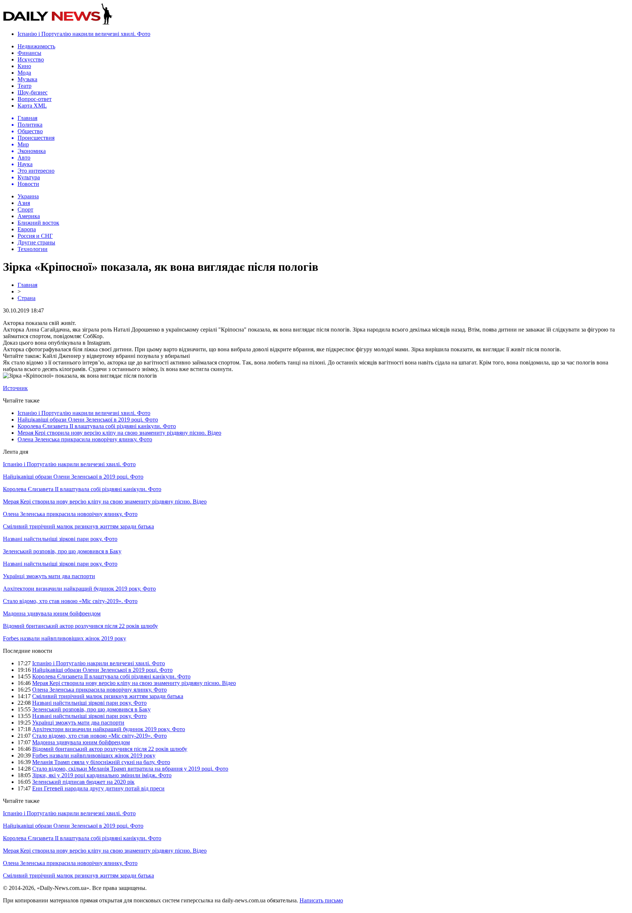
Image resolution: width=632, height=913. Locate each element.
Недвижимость (36, 46)
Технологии (33, 249)
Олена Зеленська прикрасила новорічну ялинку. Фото (85, 439)
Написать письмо (321, 900)
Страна (26, 298)
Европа (27, 229)
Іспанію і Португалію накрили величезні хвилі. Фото (84, 34)
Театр (24, 86)
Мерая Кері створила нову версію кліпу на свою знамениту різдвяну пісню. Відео (119, 433)
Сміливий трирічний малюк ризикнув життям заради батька (78, 526)
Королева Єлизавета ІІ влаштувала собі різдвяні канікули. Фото (97, 426)
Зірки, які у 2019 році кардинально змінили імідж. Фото (102, 775)
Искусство (31, 59)
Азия (24, 203)
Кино (24, 66)
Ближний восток (38, 223)
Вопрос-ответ (35, 99)
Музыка (27, 79)
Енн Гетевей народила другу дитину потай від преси (98, 788)
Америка (29, 216)
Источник (15, 388)
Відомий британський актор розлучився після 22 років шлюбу (80, 626)
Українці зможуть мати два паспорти (49, 576)
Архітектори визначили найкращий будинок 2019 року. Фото (79, 588)
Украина (28, 196)
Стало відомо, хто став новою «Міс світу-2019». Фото (70, 601)
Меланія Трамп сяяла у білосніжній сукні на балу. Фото (101, 762)
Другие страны (36, 242)
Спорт (25, 209)
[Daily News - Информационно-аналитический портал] (58, 23)
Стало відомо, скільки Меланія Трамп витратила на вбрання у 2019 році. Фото (130, 769)
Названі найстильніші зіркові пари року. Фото (60, 539)
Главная (27, 285)
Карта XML (32, 105)
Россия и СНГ (35, 236)
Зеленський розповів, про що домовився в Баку (62, 551)
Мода (24, 73)
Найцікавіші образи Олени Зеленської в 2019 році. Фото (88, 419)
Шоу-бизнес (33, 92)
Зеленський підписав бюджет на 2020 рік (83, 782)
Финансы (29, 53)
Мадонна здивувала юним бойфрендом (52, 613)
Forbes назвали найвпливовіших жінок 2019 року (64, 638)
